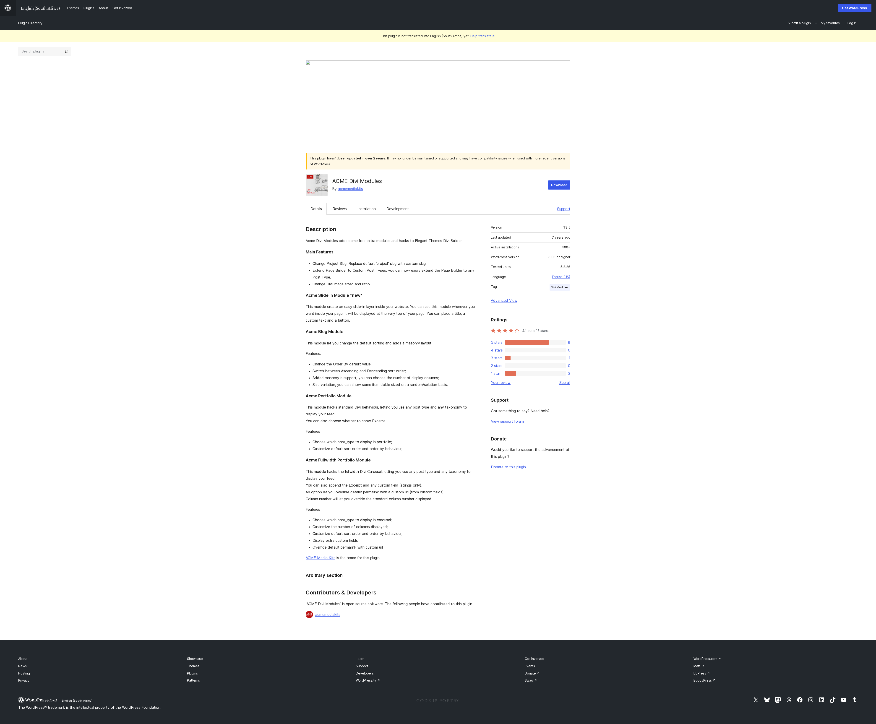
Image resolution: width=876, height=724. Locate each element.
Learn (360, 659)
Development (397, 208)
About (22, 659)
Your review (501, 382)
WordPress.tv (368, 680)
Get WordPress (854, 8)
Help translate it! (482, 36)
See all (564, 382)
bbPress (702, 673)
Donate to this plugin (508, 467)
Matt (699, 666)
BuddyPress (705, 680)
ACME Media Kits (320, 557)
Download (559, 185)
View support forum (507, 421)
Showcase (195, 659)
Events (530, 666)
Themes (193, 666)
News (22, 666)
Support (563, 208)
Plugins (192, 673)
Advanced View (504, 300)
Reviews (340, 208)
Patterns (193, 680)
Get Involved (534, 659)
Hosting (24, 673)
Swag (531, 680)
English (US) (561, 277)
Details (316, 208)
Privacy (23, 680)
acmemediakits (350, 188)
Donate (532, 673)
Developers (365, 673)
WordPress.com (707, 659)
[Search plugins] (66, 51)
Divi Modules (559, 287)
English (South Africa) (77, 700)
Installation (366, 208)
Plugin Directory (30, 23)
